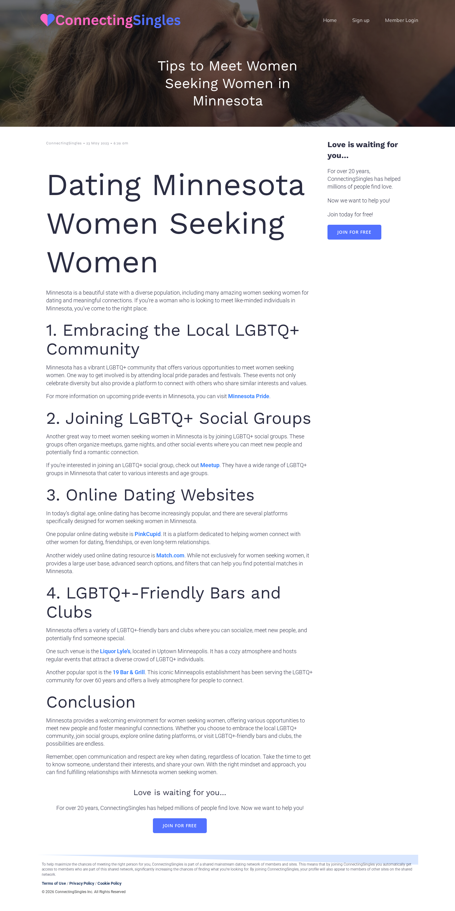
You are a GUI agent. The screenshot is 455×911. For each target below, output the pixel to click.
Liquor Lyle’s (115, 651)
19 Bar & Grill (129, 672)
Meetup (209, 465)
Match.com (170, 555)
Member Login (401, 20)
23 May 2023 (97, 143)
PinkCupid (148, 534)
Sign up (361, 20)
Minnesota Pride (248, 396)
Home (330, 20)
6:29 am (121, 143)
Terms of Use (54, 883)
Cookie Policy (109, 883)
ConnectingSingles (64, 143)
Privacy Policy (81, 883)
